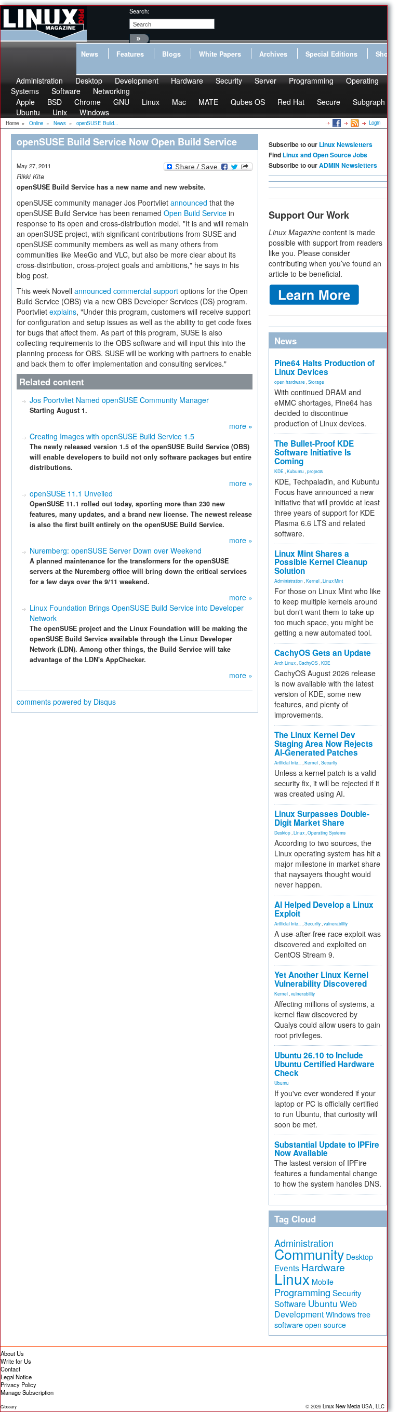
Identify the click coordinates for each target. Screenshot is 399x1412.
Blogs (171, 54)
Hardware (187, 80)
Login (374, 122)
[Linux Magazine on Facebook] (336, 122)
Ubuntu (28, 112)
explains (62, 311)
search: (139, 11)
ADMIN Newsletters (348, 165)
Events (286, 1267)
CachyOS (308, 663)
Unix (59, 112)
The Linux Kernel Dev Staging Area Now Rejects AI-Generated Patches (323, 743)
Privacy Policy (18, 1384)
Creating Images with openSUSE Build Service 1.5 (112, 436)
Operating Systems (326, 832)
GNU (121, 102)
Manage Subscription (27, 1392)
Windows (94, 112)
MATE (208, 102)
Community (309, 1254)
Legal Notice (16, 1377)
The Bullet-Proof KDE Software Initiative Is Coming (314, 452)
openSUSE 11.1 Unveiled (71, 493)
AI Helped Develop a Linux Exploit (324, 909)
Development (136, 80)
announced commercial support (126, 291)
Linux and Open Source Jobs (325, 154)
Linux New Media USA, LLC (353, 1406)
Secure (328, 102)
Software (66, 91)
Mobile (323, 1281)
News (89, 54)
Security (229, 80)
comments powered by (66, 701)
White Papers (220, 54)
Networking (111, 91)
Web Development (315, 1309)
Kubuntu (295, 471)
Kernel (313, 580)
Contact (10, 1369)
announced (188, 202)
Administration (288, 580)
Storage (316, 382)
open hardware (289, 382)
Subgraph (369, 102)
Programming (311, 80)
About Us (12, 1353)
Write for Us (16, 1361)
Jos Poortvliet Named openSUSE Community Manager (119, 400)
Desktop (282, 832)
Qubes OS (248, 102)
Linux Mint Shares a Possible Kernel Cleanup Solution (320, 562)
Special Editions (331, 54)
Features (130, 54)
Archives (273, 54)
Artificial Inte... (287, 762)
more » (240, 426)
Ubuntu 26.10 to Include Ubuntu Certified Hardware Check (324, 1064)
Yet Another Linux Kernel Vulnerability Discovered (321, 979)
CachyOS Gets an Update (322, 652)
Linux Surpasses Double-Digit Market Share (321, 818)
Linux (150, 102)
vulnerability (336, 923)
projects (315, 471)
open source (325, 1325)
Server (265, 80)
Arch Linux (285, 663)
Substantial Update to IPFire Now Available (326, 1149)
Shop (384, 54)
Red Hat (290, 102)
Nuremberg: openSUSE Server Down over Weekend (116, 550)
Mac (179, 102)
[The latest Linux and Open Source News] (354, 122)
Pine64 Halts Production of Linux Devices (324, 367)
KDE (279, 471)
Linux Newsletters (346, 144)
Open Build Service (195, 213)
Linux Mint (333, 580)
